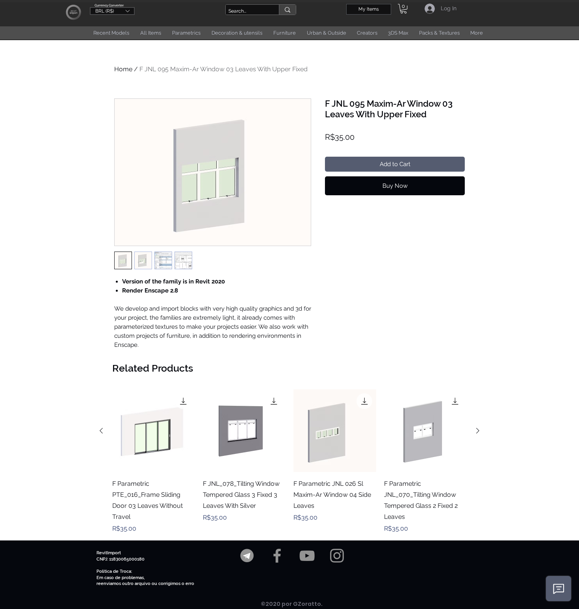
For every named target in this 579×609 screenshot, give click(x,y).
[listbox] (112, 11)
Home (123, 69)
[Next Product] (477, 430)
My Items (368, 9)
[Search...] (287, 10)
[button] (112, 10)
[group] (289, 461)
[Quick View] (153, 430)
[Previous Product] (101, 430)
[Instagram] (337, 555)
